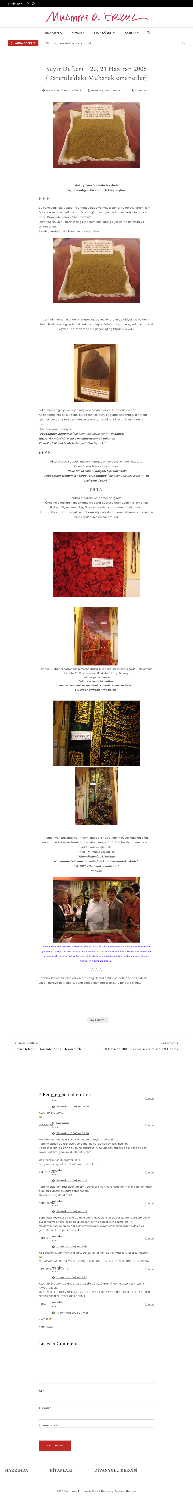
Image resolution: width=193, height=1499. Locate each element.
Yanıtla (149, 1098)
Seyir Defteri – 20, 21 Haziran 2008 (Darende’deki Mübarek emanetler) (96, 74)
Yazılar (130, 33)
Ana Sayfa (53, 33)
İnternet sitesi (48, 1425)
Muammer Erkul (115, 90)
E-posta (45, 1408)
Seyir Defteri (98, 1020)
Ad (42, 1391)
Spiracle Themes (125, 1491)
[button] (182, 43)
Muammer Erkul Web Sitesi (81, 1491)
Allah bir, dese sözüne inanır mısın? (68, 43)
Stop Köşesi (103, 33)
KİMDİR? (78, 33)
